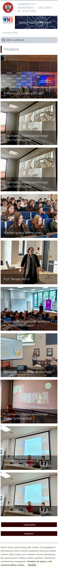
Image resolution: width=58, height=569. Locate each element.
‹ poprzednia (29, 524)
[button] (29, 40)
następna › (29, 533)
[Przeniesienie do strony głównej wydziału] (8, 24)
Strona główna (10, 33)
